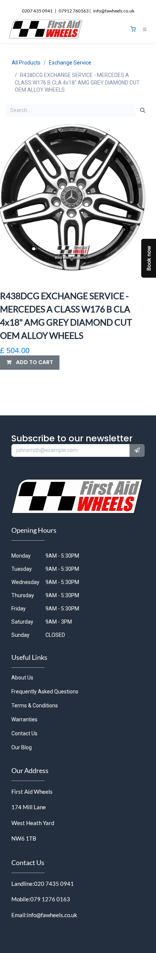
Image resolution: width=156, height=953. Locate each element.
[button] (29, 362)
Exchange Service (70, 63)
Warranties (24, 719)
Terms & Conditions (34, 705)
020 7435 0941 (54, 883)
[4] (133, 29)
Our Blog (21, 747)
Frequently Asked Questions (44, 692)
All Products (26, 63)
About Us (22, 678)
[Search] (142, 110)
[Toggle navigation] (144, 29)
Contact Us (24, 733)
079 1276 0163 (50, 899)
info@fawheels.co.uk (52, 914)
